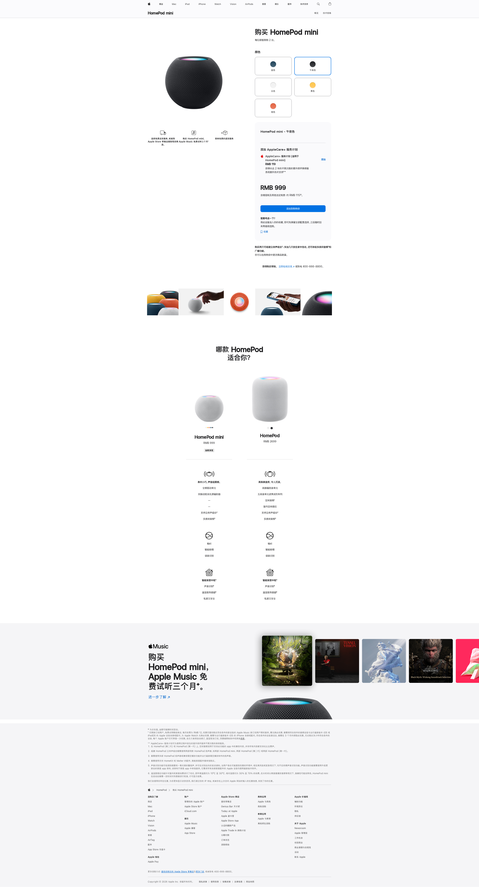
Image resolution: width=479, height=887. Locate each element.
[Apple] (149, 789)
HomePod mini (160, 13)
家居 (150, 835)
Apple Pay (153, 862)
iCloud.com (190, 811)
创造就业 (299, 843)
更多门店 (200, 872)
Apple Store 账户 (193, 806)
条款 (242, 738)
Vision (151, 825)
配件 (150, 845)
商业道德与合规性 (303, 847)
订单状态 (225, 840)
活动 (297, 852)
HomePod (161, 790)
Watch (151, 821)
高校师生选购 (264, 823)
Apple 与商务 (264, 802)
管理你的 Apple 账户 (194, 802)
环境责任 (299, 806)
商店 (150, 802)
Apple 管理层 (301, 833)
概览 (316, 13)
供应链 (298, 816)
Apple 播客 (189, 828)
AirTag (151, 840)
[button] (318, 4)
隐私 (297, 811)
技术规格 (327, 13)
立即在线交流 (287, 266)
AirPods (152, 830)
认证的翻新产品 (228, 825)
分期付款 (225, 835)
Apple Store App (230, 821)
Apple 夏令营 (227, 816)
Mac (150, 806)
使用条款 (215, 882)
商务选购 (262, 806)
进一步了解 (159, 697)
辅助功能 (299, 802)
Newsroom (300, 828)
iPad (150, 811)
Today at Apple (229, 811)
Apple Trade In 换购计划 (233, 830)
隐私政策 (203, 882)
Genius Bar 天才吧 (230, 806)
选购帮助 (225, 845)
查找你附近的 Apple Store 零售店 (177, 872)
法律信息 (238, 882)
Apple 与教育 (264, 819)
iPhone (151, 816)
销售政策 (226, 882)
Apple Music (190, 823)
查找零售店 (226, 802)
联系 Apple (300, 857)
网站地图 (250, 882)
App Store (189, 833)
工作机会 (299, 838)
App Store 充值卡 (156, 849)
